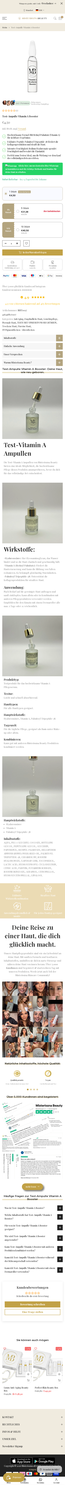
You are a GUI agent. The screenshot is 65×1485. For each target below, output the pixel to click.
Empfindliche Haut (33, 319)
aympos (32, 1469)
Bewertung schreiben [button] (32, 1304)
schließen (61, 3)
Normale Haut (9, 322)
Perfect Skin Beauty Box (46, 1387)
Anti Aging (18, 319)
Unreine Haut (24, 326)
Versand (22, 128)
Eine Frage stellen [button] (32, 1312)
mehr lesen (31, 1186)
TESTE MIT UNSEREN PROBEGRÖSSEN (36, 322)
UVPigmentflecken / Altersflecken (18, 329)
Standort (29, 10)
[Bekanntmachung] (31, 3)
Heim (4, 27)
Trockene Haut (9, 326)
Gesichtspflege (50, 319)
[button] (9, 110)
